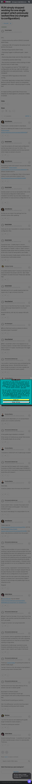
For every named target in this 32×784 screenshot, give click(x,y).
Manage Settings (16, 402)
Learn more (23, 387)
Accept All (16, 399)
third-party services (12, 394)
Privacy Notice (9, 393)
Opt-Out (19, 397)
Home (7, 2)
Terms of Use (21, 393)
